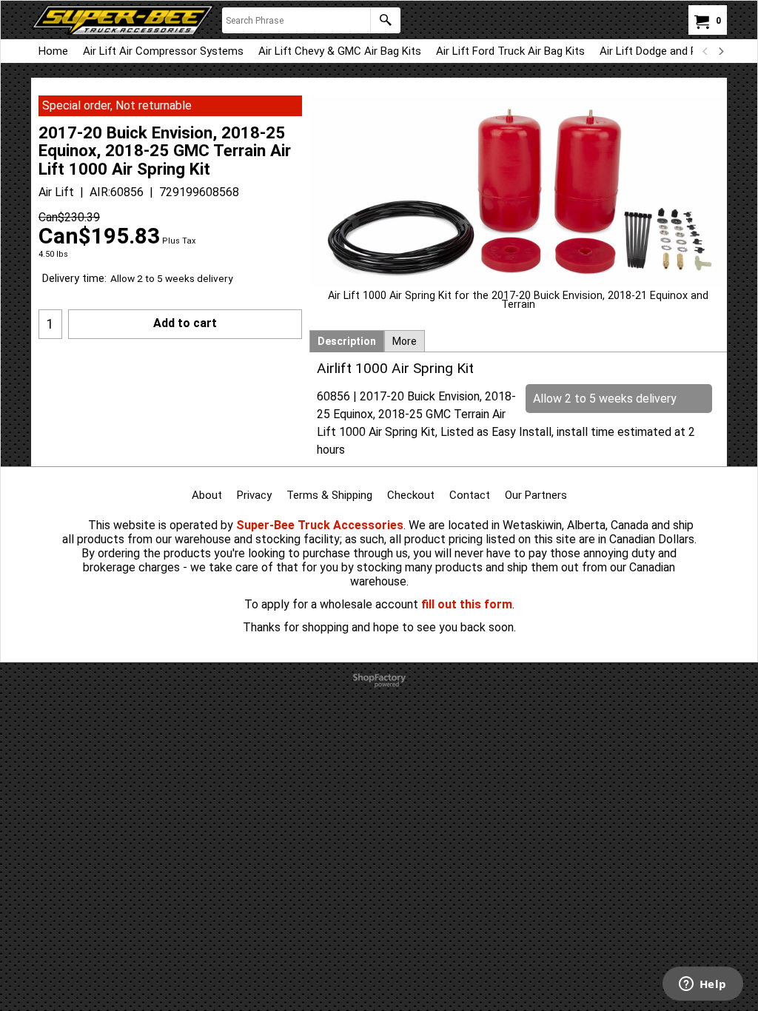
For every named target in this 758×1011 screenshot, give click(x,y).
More (404, 341)
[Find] (385, 20)
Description (347, 341)
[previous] (705, 51)
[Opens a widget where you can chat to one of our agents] (702, 985)
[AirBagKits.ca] (123, 20)
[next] (720, 51)
